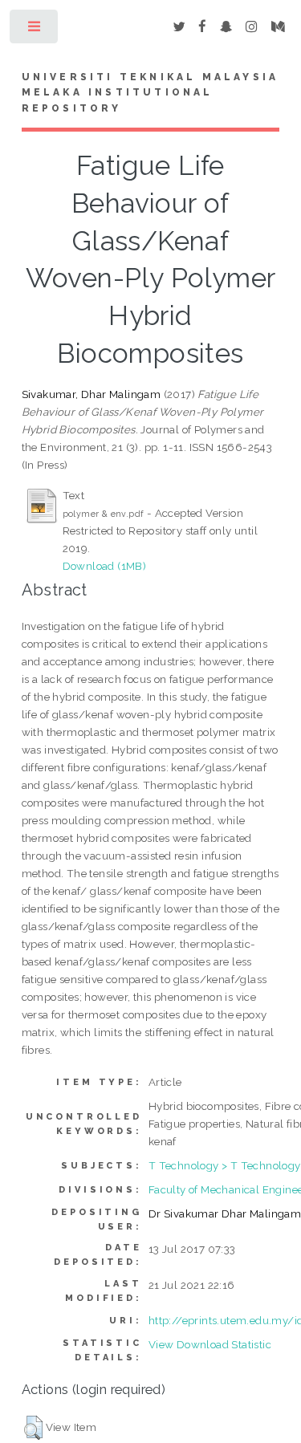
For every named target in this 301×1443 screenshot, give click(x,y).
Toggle (35, 30)
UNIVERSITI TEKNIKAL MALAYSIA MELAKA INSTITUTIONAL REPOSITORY (150, 93)
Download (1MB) (105, 565)
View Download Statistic (209, 1344)
